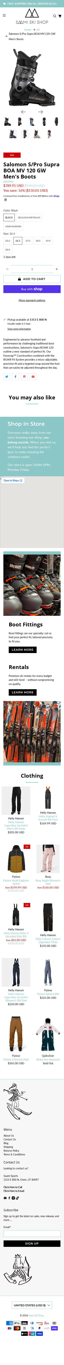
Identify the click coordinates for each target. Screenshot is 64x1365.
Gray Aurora (13, 226)
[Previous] (23, 112)
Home (27, 29)
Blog (6, 1143)
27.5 (28, 240)
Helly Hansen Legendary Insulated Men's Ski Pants (16, 825)
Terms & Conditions (14, 1154)
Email (7, 1227)
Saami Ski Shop (36, 1315)
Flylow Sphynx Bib (48, 994)
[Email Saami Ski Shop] (5, 1198)
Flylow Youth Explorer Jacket (16, 882)
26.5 (17, 240)
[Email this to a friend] (33, 376)
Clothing (32, 775)
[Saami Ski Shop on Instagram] (13, 1198)
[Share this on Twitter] (6, 376)
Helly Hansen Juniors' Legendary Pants (48, 940)
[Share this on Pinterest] (24, 376)
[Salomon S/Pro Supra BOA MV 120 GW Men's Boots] (32, 78)
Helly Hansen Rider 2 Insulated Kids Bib (16, 934)
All (38, 29)
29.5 (48, 240)
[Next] (40, 112)
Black (9, 217)
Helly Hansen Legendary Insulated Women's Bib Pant (16, 997)
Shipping (8, 1146)
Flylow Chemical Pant (16, 1059)
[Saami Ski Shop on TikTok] (17, 1198)
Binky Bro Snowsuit (48, 1059)
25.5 (7, 240)
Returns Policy (11, 1150)
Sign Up (32, 1243)
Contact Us (10, 1139)
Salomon (8, 181)
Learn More (23, 649)
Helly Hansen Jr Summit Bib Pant (48, 818)
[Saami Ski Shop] (32, 16)
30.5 (7, 249)
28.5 (38, 240)
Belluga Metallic (29, 217)
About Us (9, 1135)
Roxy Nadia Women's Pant (48, 882)
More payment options (32, 300)
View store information (19, 328)
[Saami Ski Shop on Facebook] (9, 1198)
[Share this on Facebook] (15, 376)
